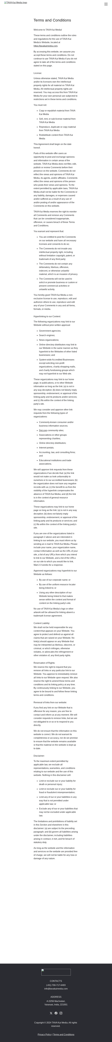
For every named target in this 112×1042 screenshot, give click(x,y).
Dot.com (43, 430)
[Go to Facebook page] (56, 1013)
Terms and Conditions (63, 1034)
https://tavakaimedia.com (46, 46)
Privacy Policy (44, 1034)
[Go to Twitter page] (51, 1013)
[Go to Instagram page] (61, 1013)
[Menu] (106, 4)
